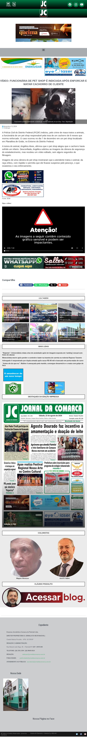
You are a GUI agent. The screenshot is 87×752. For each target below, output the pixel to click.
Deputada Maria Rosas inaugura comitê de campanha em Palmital (43, 335)
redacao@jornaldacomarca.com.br (33, 654)
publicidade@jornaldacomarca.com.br (32, 658)
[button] (43, 50)
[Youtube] (81, 4)
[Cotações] (8, 3)
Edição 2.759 (10, 524)
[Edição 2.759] (43, 465)
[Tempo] (14, 3)
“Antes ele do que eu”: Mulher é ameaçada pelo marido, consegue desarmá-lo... (15, 335)
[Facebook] (70, 4)
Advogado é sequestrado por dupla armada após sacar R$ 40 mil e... (71, 315)
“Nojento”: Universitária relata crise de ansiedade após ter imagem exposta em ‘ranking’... (15, 315)
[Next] (83, 299)
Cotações (8, 5)
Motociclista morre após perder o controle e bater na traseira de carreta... (43, 315)
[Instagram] (76, 4)
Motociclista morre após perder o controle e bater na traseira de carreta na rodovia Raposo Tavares (42, 358)
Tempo (14, 5)
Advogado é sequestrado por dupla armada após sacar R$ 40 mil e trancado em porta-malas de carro (42, 361)
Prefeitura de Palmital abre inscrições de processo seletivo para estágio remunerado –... (71, 335)
